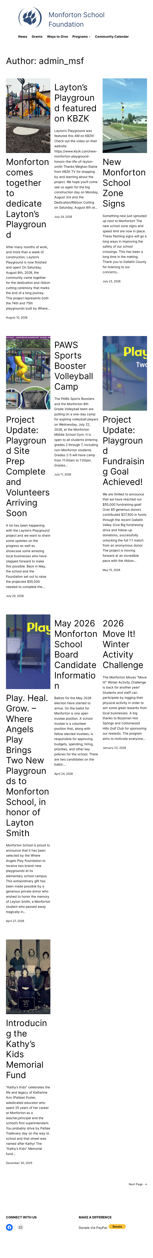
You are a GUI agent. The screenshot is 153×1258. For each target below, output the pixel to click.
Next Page (138, 1184)
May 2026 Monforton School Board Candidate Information (75, 654)
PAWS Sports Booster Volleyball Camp (73, 366)
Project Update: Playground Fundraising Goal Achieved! (123, 450)
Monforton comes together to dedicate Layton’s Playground (27, 198)
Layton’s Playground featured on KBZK (75, 103)
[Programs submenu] (89, 37)
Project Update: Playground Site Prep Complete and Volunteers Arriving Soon (28, 466)
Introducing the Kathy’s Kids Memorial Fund (26, 1049)
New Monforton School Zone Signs (124, 183)
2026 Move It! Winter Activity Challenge (123, 644)
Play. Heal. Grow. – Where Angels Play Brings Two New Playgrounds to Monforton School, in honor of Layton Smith (27, 765)
